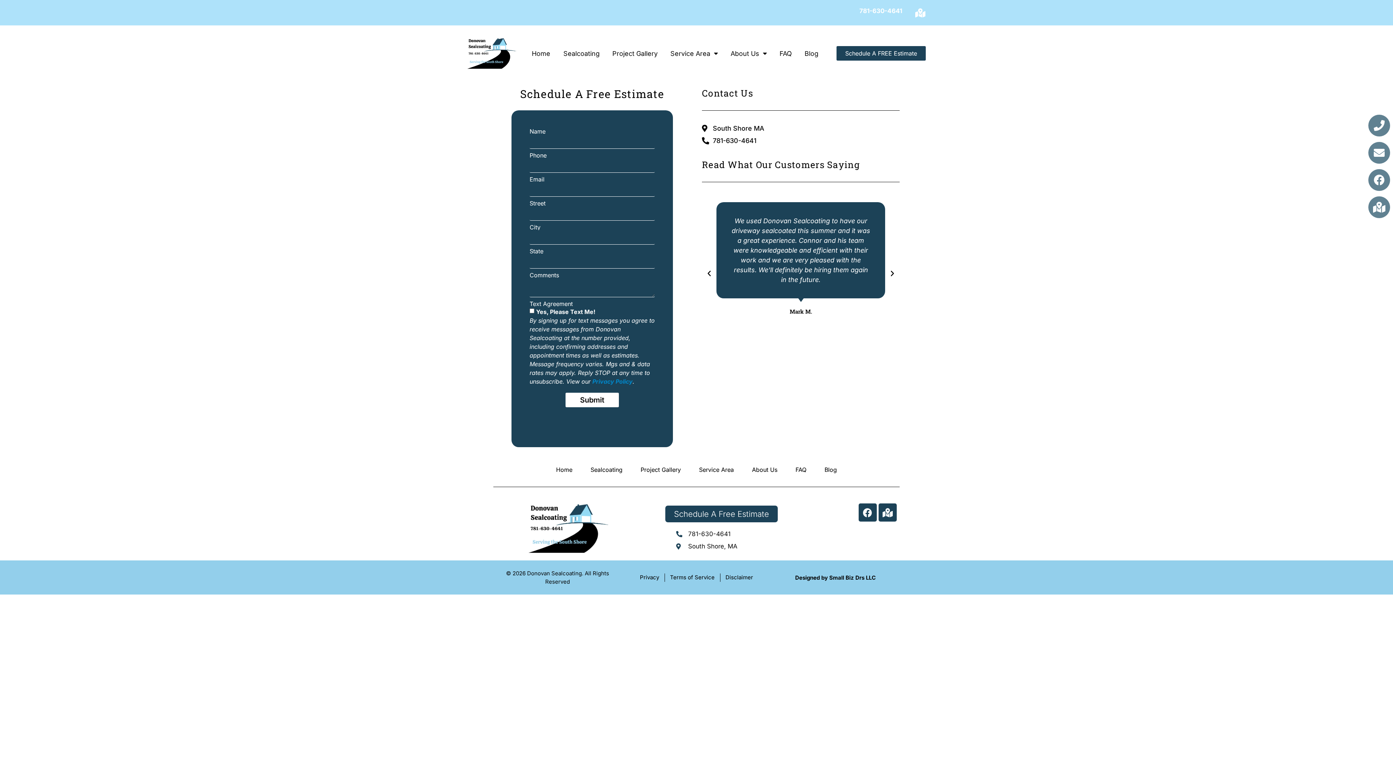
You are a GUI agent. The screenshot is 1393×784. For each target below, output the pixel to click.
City (535, 227)
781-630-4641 (880, 11)
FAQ (786, 53)
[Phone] (1379, 125)
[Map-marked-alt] (920, 13)
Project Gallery (635, 53)
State (536, 251)
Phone (538, 155)
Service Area (690, 53)
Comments (544, 275)
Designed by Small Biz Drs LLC (835, 577)
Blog (811, 53)
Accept (1294, 754)
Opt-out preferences (1275, 771)
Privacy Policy (1316, 771)
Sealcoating (581, 53)
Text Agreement (551, 304)
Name (538, 131)
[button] (1378, 699)
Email (537, 179)
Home (541, 53)
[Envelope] (1379, 153)
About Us (745, 53)
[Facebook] (1379, 180)
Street (538, 203)
